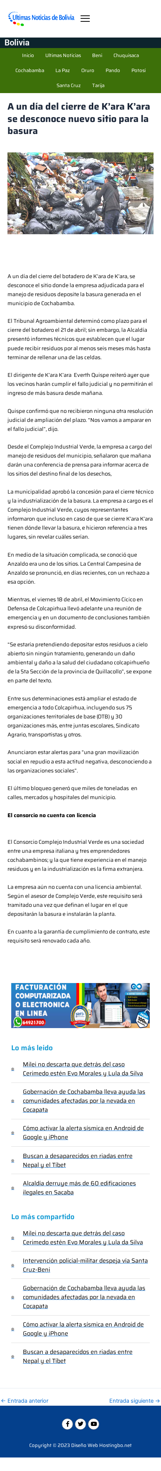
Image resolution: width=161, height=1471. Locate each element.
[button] (85, 18)
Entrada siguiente (134, 1401)
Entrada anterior (24, 1401)
